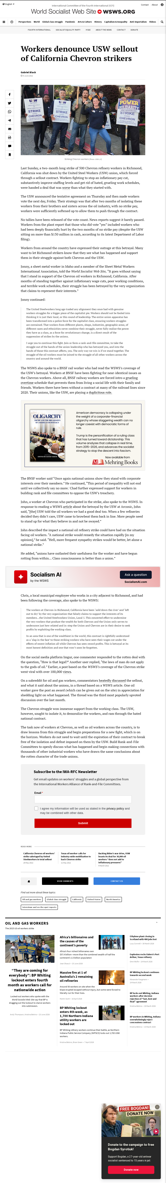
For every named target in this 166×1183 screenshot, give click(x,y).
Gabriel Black (28, 72)
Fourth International (39, 30)
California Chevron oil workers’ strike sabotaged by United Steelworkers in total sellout (39, 856)
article (67, 506)
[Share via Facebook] (9, 94)
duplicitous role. (100, 392)
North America (113, 899)
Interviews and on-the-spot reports (39, 907)
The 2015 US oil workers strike (19, 928)
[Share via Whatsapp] (9, 111)
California (77, 899)
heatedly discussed (112, 680)
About (155, 4)
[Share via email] (9, 129)
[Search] (162, 23)
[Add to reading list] (9, 154)
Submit (83, 823)
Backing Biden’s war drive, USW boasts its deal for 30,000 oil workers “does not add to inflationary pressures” (114, 858)
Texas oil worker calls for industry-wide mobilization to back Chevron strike (76, 856)
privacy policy (115, 808)
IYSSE (88, 30)
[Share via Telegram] (9, 120)
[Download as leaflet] (9, 137)
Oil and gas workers (31, 899)
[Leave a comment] (9, 146)
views (67, 671)
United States (94, 899)
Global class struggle (56, 899)
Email (37, 793)
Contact (145, 4)
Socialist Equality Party (68, 30)
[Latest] (12, 23)
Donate (134, 30)
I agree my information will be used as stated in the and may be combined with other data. (85, 811)
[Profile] (162, 5)
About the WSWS (104, 30)
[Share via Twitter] (9, 103)
